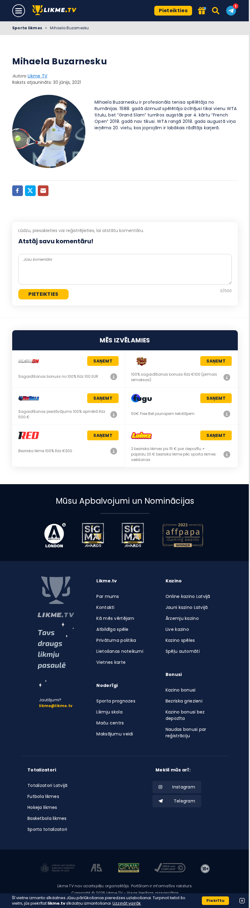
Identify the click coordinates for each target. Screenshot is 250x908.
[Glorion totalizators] (114, 376)
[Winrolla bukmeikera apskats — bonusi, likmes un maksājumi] (114, 414)
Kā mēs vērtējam (115, 618)
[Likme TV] (56, 10)
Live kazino (177, 629)
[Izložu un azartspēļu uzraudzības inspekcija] (57, 869)
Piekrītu (215, 900)
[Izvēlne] (18, 10)
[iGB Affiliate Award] (55, 535)
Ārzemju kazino (182, 618)
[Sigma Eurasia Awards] (93, 535)
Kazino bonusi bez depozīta (185, 715)
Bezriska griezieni (184, 701)
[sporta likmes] (56, 597)
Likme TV (37, 76)
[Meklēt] (216, 10)
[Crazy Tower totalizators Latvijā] (227, 377)
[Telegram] (231, 11)
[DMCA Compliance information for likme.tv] (169, 869)
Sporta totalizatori (47, 829)
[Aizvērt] (242, 900)
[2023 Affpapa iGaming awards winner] (183, 535)
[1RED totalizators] (114, 451)
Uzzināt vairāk (126, 903)
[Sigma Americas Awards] (132, 535)
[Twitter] (30, 190)
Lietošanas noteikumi (119, 651)
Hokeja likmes (42, 807)
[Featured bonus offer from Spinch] (201, 11)
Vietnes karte (111, 662)
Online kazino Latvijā (188, 596)
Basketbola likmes (47, 818)
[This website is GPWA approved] (128, 869)
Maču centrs (110, 723)
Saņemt (102, 361)
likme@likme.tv (56, 705)
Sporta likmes (27, 27)
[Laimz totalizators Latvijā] (227, 454)
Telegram (184, 801)
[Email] (43, 190)
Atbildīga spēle (112, 629)
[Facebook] (17, 190)
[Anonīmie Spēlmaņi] (96, 869)
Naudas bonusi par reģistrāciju (186, 732)
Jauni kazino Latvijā (187, 607)
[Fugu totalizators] (227, 414)
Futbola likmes (43, 796)
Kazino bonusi (181, 690)
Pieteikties (173, 10)
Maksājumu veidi (114, 734)
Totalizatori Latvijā (47, 785)
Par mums (107, 596)
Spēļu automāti (183, 651)
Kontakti (105, 607)
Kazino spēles (180, 640)
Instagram (183, 787)
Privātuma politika (116, 640)
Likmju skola (109, 712)
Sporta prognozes (115, 701)
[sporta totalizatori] (56, 655)
